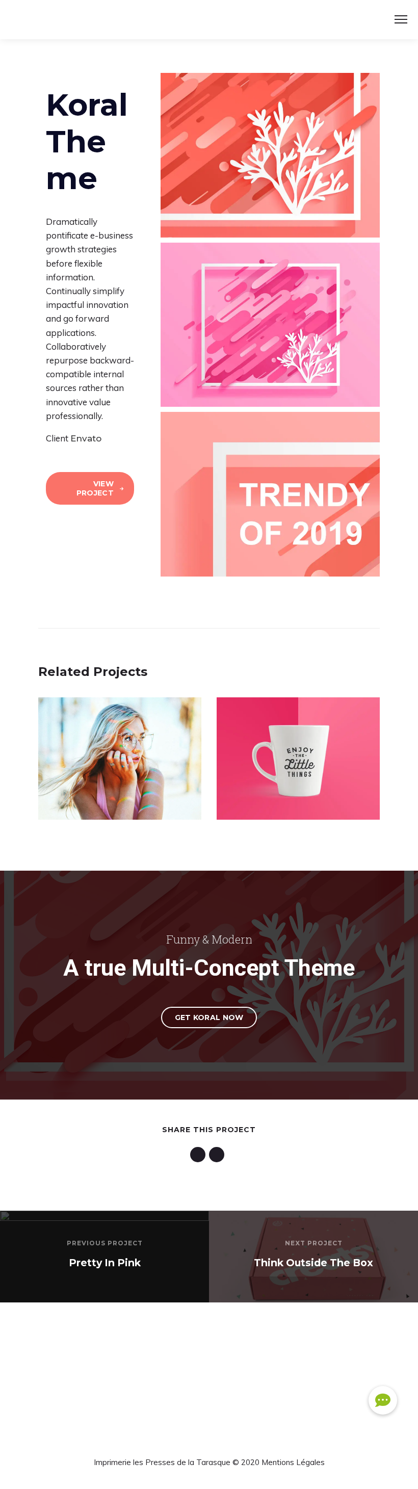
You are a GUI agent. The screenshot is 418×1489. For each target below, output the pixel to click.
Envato (85, 438)
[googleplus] (199, 1154)
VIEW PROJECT (95, 488)
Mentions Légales (293, 1462)
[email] (218, 1154)
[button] (383, 1400)
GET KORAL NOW (209, 1017)
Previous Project (105, 1243)
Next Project (314, 1243)
